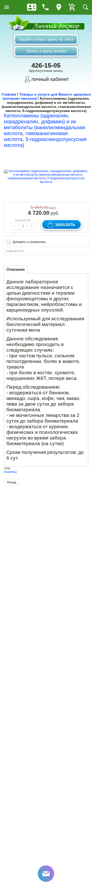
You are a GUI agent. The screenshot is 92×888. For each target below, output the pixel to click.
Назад (11, 482)
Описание (15, 269)
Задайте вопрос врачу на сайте (46, 39)
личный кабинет (50, 79)
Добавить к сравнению (28, 242)
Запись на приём (32, 7)
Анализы (10, 472)
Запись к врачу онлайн (46, 51)
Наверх (78, 852)
